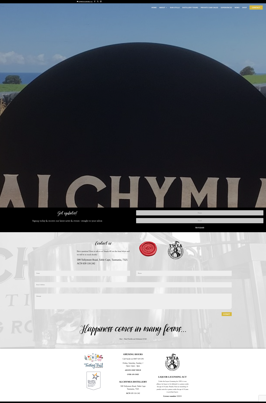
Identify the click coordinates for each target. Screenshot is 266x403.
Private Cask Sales (209, 8)
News (237, 8)
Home (154, 8)
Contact (256, 8)
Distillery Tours (190, 8)
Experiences (226, 8)
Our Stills (175, 8)
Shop (244, 8)
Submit (226, 314)
